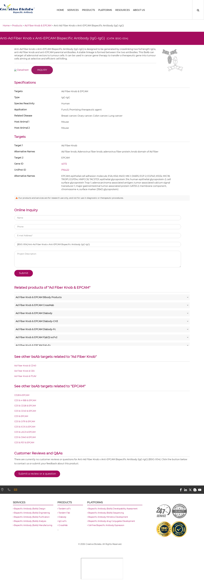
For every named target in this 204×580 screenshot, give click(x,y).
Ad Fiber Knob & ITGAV (25, 376)
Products (88, 10)
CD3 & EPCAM (21, 416)
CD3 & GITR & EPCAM (24, 421)
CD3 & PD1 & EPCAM (24, 442)
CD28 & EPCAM (21, 395)
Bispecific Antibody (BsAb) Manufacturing (32, 525)
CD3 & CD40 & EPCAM (25, 411)
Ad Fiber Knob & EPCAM (38, 25)
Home (6, 25)
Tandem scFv (64, 508)
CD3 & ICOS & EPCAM (24, 427)
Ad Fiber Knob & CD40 (25, 365)
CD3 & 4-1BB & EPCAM (25, 400)
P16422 (65, 170)
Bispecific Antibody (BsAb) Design (29, 508)
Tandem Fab (64, 513)
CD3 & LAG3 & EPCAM (25, 432)
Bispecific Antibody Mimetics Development (108, 517)
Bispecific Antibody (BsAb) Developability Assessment (113, 508)
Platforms (105, 10)
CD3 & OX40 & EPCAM (25, 437)
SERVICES (73, 10)
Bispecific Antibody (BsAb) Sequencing (106, 513)
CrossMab (63, 525)
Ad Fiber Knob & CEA (24, 371)
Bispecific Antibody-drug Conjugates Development (111, 521)
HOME (60, 10)
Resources (122, 10)
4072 (64, 164)
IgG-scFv (62, 521)
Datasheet (23, 70)
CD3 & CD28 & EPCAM (25, 405)
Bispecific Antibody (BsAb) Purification (31, 517)
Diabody (62, 517)
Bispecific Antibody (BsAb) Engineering (31, 513)
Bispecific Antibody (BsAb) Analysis (29, 521)
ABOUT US (139, 10)
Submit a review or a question (37, 473)
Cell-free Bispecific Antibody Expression (106, 525)
